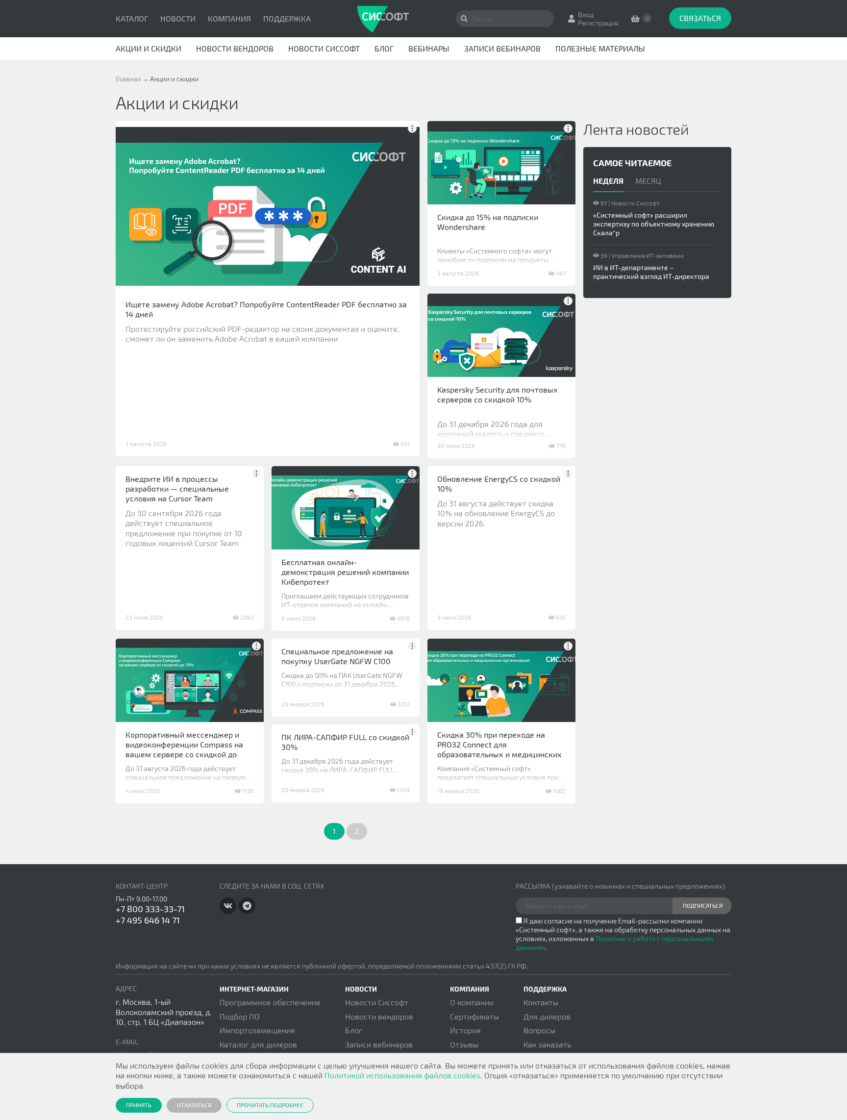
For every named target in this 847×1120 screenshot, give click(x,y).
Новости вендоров (235, 48)
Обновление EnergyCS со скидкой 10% (498, 483)
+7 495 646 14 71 (148, 920)
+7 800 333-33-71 (150, 908)
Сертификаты (474, 1016)
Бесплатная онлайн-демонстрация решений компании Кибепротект (345, 571)
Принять (138, 1104)
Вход (586, 14)
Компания (229, 18)
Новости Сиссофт (324, 48)
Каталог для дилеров (258, 1044)
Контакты (540, 1002)
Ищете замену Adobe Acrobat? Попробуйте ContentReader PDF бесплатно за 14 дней (266, 309)
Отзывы (464, 1044)
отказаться (194, 1104)
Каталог (132, 18)
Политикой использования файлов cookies (402, 1075)
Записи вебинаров (502, 48)
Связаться (700, 18)
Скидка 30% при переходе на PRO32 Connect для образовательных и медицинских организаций (499, 749)
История (465, 1030)
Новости (178, 18)
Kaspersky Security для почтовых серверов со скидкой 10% (497, 394)
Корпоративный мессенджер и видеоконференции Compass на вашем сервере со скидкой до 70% (184, 749)
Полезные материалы (600, 48)
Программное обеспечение (270, 1002)
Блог (384, 48)
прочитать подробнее (270, 1104)
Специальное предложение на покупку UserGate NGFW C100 (337, 656)
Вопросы (539, 1030)
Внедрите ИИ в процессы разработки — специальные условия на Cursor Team (177, 488)
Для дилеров (547, 1016)
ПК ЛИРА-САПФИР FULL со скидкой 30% (345, 741)
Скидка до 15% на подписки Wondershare (487, 221)
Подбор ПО (240, 1016)
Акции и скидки (148, 48)
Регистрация (598, 23)
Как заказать (547, 1044)
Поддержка (287, 18)
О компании (472, 1002)
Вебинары (428, 48)
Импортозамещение (257, 1030)
